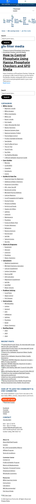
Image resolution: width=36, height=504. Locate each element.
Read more (6, 83)
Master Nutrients (10, 128)
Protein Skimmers (10, 225)
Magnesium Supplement (12, 279)
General (7, 309)
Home (4, 31)
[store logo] (18, 10)
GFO (6, 312)
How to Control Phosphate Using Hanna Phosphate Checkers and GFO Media (16, 62)
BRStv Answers (9, 111)
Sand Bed (8, 285)
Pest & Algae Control (11, 136)
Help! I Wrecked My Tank (12, 125)
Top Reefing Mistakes (11, 155)
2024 (6, 336)
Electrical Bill (8, 274)
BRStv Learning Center (10, 480)
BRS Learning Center (14, 31)
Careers (5, 445)
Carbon (7, 306)
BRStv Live (8, 117)
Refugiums (8, 228)
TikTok (5, 414)
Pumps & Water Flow (11, 223)
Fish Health (8, 122)
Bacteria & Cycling (10, 190)
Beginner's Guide (10, 108)
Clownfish (8, 168)
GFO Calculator (9, 277)
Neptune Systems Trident (13, 133)
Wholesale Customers (10, 473)
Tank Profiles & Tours (11, 144)
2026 (6, 331)
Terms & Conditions (9, 453)
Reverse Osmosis (10, 231)
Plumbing (8, 220)
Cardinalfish (8, 165)
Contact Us (6, 460)
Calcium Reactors (10, 195)
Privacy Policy (5, 501)
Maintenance (9, 217)
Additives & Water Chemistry (14, 182)
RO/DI (6, 323)
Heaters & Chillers (10, 209)
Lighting (7, 212)
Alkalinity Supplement (11, 263)
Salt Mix (7, 236)
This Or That (8, 147)
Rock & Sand (8, 234)
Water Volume (9, 288)
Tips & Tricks (9, 149)
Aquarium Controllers (11, 184)
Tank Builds (8, 141)
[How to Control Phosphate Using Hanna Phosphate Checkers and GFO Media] (19, 52)
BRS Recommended (9, 488)
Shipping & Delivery (9, 471)
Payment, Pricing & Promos (11, 468)
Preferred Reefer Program (11, 462)
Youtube (5, 410)
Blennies (7, 163)
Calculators (6, 486)
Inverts (7, 174)
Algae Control (9, 296)
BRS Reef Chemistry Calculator (14, 266)
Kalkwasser (8, 314)
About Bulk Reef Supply (10, 442)
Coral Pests (8, 293)
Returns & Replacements (11, 465)
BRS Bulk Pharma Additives (13, 193)
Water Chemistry (10, 258)
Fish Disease (8, 298)
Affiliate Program (8, 450)
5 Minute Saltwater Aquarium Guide (16, 158)
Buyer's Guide (9, 119)
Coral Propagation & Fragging (14, 198)
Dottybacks (8, 171)
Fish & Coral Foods (10, 206)
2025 (6, 333)
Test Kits (7, 242)
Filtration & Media (10, 203)
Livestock (7, 214)
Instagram (6, 412)
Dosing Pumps (9, 201)
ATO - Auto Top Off (10, 187)
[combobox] (18, 39)
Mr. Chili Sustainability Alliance (12, 448)
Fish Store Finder (8, 491)
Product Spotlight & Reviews (13, 138)
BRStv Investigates (10, 114)
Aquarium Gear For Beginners (14, 179)
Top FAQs (7, 152)
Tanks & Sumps (9, 239)
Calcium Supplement (11, 268)
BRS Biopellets (9, 303)
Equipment (8, 247)
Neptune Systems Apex (12, 130)
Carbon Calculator (10, 271)
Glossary (7, 250)
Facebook (6, 408)
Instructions (7, 483)
